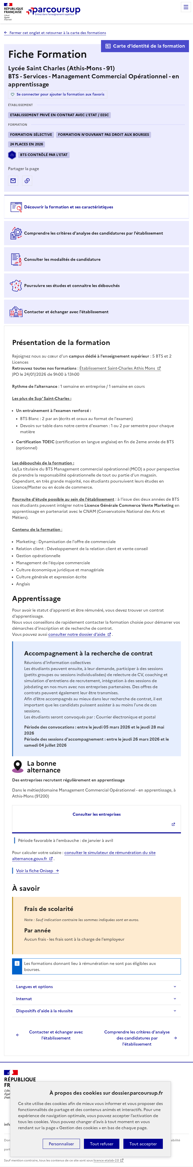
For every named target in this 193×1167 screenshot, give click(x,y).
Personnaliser (61, 1144)
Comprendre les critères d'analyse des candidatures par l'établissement (137, 1038)
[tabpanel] (96, 691)
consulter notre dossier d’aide (76, 634)
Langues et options (34, 987)
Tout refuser (101, 1144)
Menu (186, 7)
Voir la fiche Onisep (34, 871)
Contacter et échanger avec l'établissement (56, 1035)
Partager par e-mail (13, 181)
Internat (24, 999)
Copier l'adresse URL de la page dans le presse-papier (27, 181)
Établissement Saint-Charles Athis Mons (117, 368)
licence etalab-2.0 (106, 1160)
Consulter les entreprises (97, 814)
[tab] (96, 207)
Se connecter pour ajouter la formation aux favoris (60, 94)
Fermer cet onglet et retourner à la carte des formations (58, 33)
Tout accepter (143, 1144)
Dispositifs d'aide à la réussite (44, 1011)
